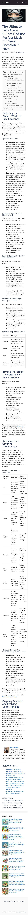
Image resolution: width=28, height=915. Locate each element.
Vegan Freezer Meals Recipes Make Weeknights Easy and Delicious (17, 852)
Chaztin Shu (14, 747)
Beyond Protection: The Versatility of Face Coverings (14, 93)
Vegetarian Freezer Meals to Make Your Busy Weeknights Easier (17, 867)
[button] (18, 2)
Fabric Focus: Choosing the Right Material (15, 80)
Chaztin (5, 2)
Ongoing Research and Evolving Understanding (13, 108)
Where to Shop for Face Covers (15, 90)
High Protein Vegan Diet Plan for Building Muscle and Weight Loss (16, 875)
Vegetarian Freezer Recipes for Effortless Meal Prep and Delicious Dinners (16, 837)
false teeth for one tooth (9, 697)
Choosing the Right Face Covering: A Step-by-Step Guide (15, 104)
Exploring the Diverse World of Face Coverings (13, 75)
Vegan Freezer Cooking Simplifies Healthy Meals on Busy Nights (16, 828)
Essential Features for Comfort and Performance (15, 84)
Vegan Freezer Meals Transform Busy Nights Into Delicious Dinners (16, 859)
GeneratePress (22, 912)
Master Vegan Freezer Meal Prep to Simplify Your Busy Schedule (16, 820)
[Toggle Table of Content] (22, 72)
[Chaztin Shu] (6, 753)
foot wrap (20, 427)
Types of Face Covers (12, 78)
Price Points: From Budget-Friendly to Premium (14, 87)
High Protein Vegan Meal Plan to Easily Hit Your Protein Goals (16, 890)
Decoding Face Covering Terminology (11, 97)
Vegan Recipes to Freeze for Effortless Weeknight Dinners (16, 844)
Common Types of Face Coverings (13, 100)
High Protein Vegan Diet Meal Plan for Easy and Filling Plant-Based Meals (17, 883)
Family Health (8, 798)
